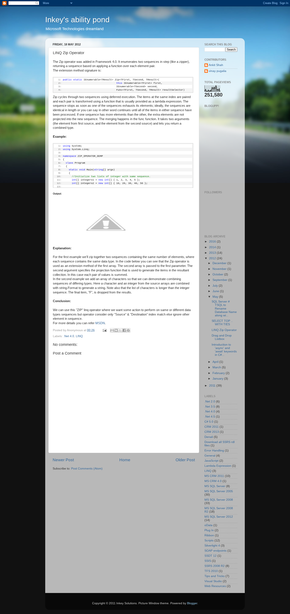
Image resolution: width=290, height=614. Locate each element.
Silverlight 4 (212, 545)
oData (208, 525)
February (219, 373)
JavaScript (211, 460)
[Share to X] (120, 330)
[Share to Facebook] (124, 330)
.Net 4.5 (209, 416)
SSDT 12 (210, 555)
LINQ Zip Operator (224, 330)
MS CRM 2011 (214, 476)
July (216, 285)
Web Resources (215, 586)
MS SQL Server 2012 (218, 516)
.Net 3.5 (209, 406)
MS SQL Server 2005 (218, 491)
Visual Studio (213, 581)
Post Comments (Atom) (87, 468)
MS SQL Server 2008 (218, 499)
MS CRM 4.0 (213, 481)
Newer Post (63, 460)
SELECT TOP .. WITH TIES (222, 322)
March (217, 367)
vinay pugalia (217, 71)
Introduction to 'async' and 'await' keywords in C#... (224, 350)
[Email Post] (104, 330)
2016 (213, 241)
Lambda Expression (217, 465)
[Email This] (112, 330)
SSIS (207, 560)
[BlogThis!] (116, 330)
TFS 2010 (211, 571)
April (216, 361)
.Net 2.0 (209, 401)
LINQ (79, 336)
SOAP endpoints (215, 550)
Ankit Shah (216, 65)
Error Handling (214, 450)
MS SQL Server (214, 486)
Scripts (209, 540)
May (216, 296)
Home (124, 460)
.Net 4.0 (68, 336)
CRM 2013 (211, 431)
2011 (212, 385)
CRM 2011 (211, 426)
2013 (213, 252)
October (218, 274)
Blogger (192, 603)
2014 (213, 247)
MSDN (100, 323)
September (220, 280)
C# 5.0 (208, 421)
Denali (208, 437)
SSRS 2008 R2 (214, 566)
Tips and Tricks (214, 576)
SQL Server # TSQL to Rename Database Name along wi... (224, 308)
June (216, 291)
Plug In (209, 530)
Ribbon (209, 535)
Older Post (185, 460)
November (220, 269)
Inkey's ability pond (77, 19)
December (220, 263)
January (218, 378)
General (209, 455)
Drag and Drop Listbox (222, 337)
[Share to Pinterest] (128, 330)
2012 (213, 258)
